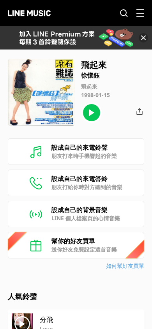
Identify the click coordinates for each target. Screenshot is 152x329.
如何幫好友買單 (125, 265)
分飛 (46, 319)
